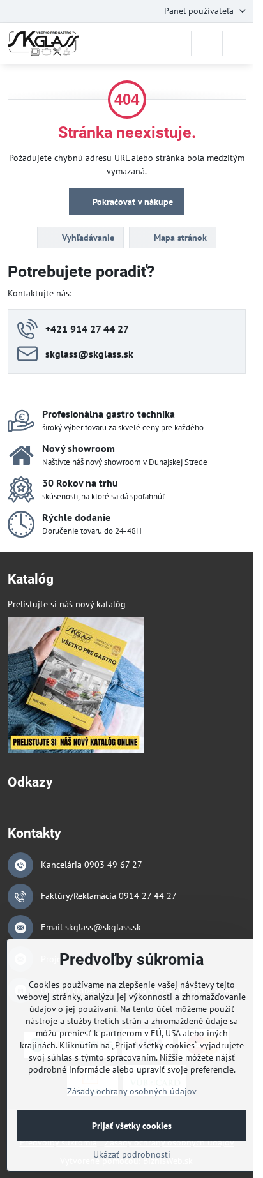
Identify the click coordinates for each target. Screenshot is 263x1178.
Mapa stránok (179, 237)
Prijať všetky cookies (132, 1125)
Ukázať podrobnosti (131, 1154)
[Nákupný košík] (207, 43)
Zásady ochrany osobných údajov (132, 1091)
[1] (76, 749)
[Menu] (238, 43)
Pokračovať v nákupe (131, 202)
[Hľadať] (175, 43)
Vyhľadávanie (86, 237)
